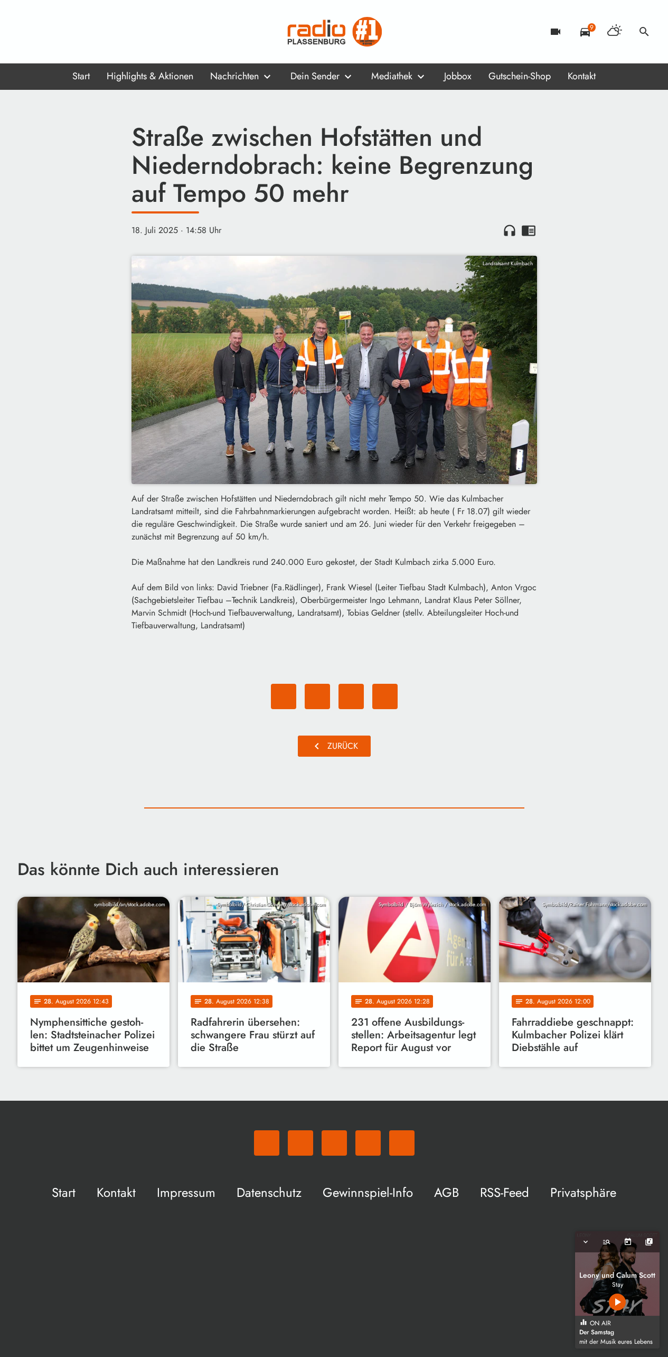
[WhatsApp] (28, 31)
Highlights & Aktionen (150, 76)
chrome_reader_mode (528, 230)
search (644, 31)
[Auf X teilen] (317, 696)
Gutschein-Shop (519, 76)
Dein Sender (315, 76)
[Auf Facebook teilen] (283, 696)
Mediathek (391, 76)
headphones (509, 230)
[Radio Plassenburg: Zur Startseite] (334, 32)
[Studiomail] (91, 31)
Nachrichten (234, 76)
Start (81, 76)
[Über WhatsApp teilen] (351, 696)
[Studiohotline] (112, 31)
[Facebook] (49, 31)
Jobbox (458, 76)
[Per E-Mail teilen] (385, 696)
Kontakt (582, 76)
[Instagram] (70, 31)
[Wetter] (614, 31)
